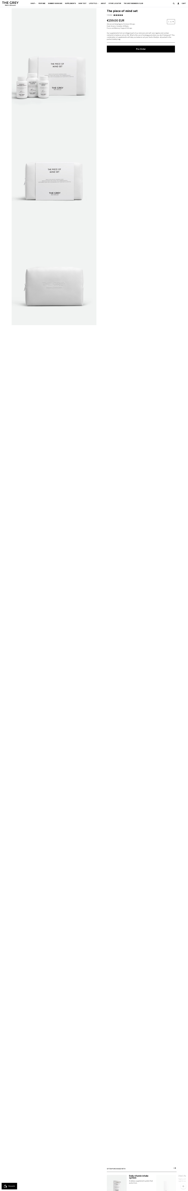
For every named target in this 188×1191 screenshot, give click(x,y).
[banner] (10, 3)
